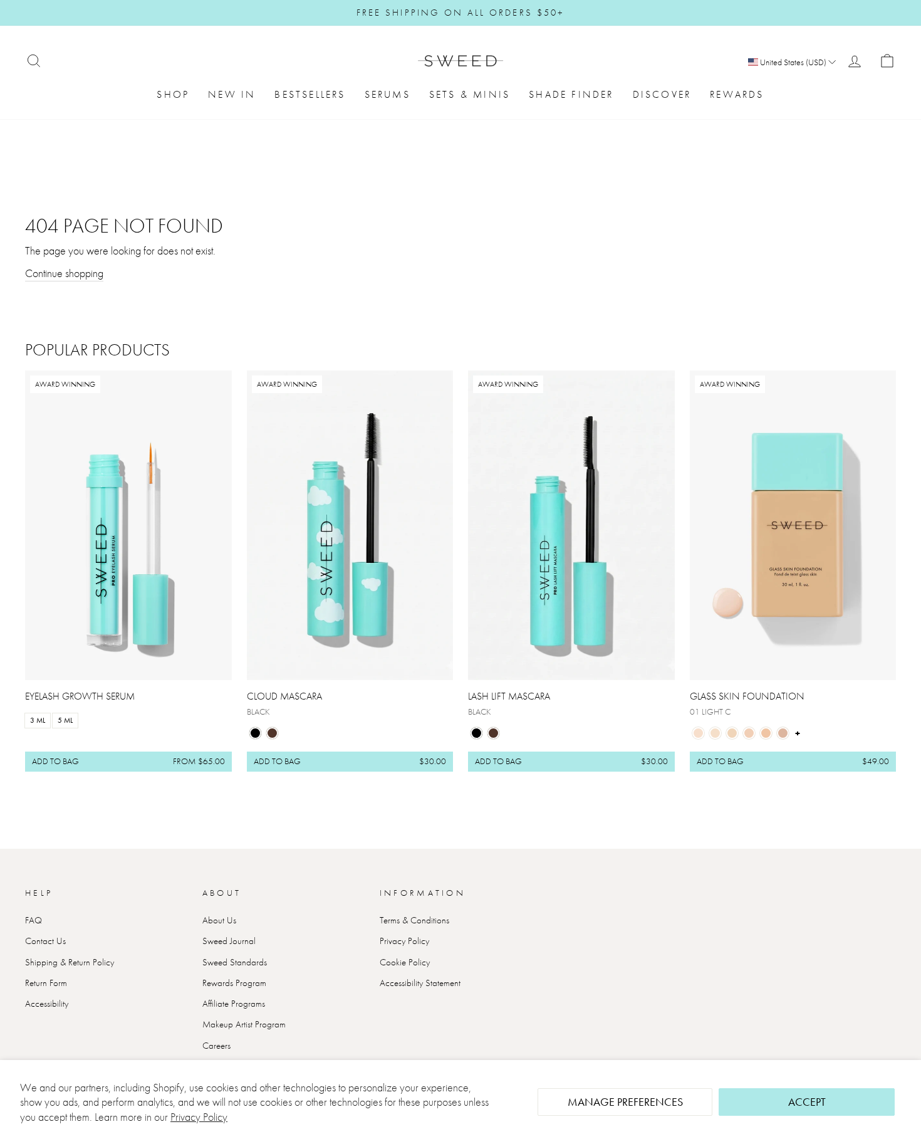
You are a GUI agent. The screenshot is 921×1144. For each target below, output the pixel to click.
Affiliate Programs (233, 1003)
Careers (216, 1045)
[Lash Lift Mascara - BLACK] (476, 733)
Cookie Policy (405, 962)
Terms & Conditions (414, 920)
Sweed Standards (234, 962)
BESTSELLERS (309, 94)
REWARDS (737, 94)
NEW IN (232, 94)
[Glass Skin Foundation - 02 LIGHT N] (715, 733)
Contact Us (45, 941)
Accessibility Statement (420, 983)
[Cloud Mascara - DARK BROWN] (272, 733)
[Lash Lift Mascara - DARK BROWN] (493, 733)
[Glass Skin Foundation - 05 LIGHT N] (766, 733)
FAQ (33, 920)
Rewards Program (234, 983)
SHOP (173, 94)
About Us (219, 920)
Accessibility (46, 1003)
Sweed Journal (229, 941)
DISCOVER (662, 94)
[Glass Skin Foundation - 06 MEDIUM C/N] (783, 733)
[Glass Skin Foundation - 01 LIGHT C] (698, 733)
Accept (807, 1101)
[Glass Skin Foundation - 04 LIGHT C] (749, 733)
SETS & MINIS (469, 94)
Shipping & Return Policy (69, 962)
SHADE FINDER (571, 94)
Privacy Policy (198, 1117)
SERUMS (387, 94)
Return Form (46, 983)
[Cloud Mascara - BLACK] (255, 733)
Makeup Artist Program (244, 1024)
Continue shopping (64, 273)
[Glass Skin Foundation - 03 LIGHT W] (732, 733)
